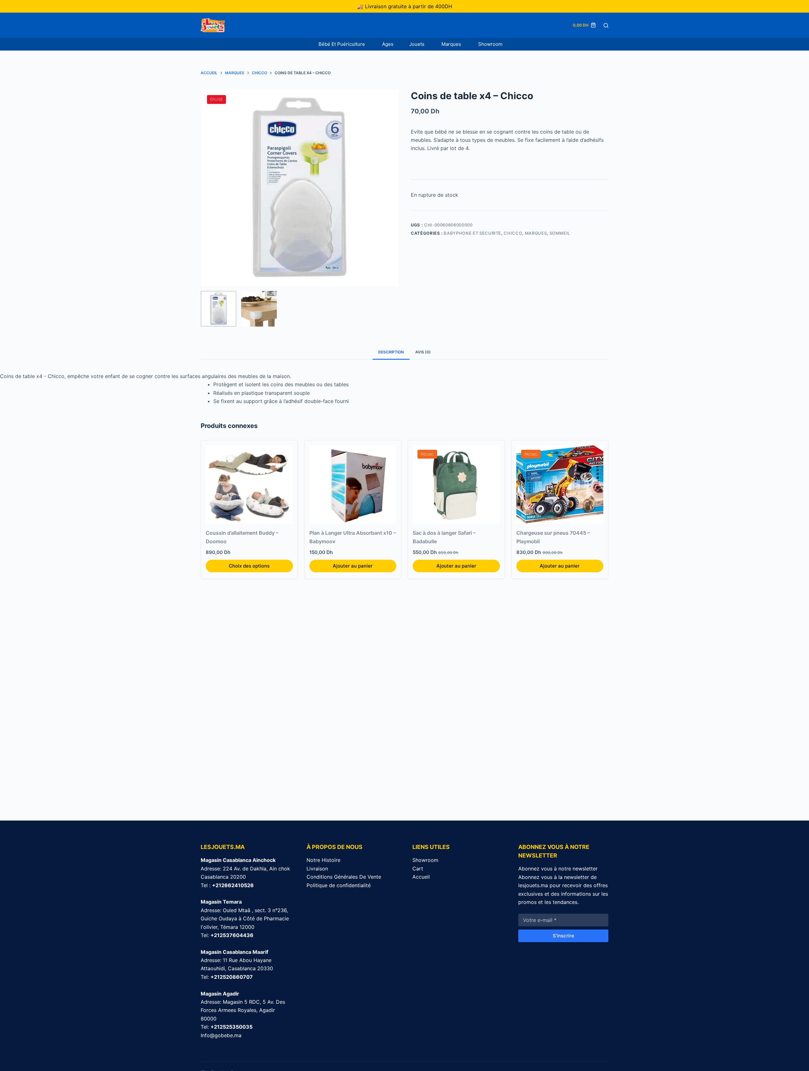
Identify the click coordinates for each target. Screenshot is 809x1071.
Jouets (417, 44)
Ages (387, 44)
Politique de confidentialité (339, 885)
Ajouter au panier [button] (353, 566)
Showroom (490, 44)
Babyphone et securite (472, 233)
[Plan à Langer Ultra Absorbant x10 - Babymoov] (353, 484)
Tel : (227, 885)
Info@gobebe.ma (221, 1035)
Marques (451, 44)
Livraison (317, 868)
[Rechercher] (606, 25)
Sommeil (560, 233)
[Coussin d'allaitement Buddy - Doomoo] (249, 484)
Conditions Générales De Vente (344, 877)
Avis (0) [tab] (423, 352)
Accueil (421, 877)
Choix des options (249, 566)
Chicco (513, 233)
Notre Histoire (323, 860)
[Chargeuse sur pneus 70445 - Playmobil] (560, 484)
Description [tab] (391, 352)
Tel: (227, 935)
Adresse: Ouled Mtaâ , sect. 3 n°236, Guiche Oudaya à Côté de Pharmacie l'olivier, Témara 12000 (245, 918)
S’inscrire (563, 936)
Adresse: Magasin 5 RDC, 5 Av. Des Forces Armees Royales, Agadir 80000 (243, 1010)
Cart (417, 868)
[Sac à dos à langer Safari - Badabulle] (456, 484)
